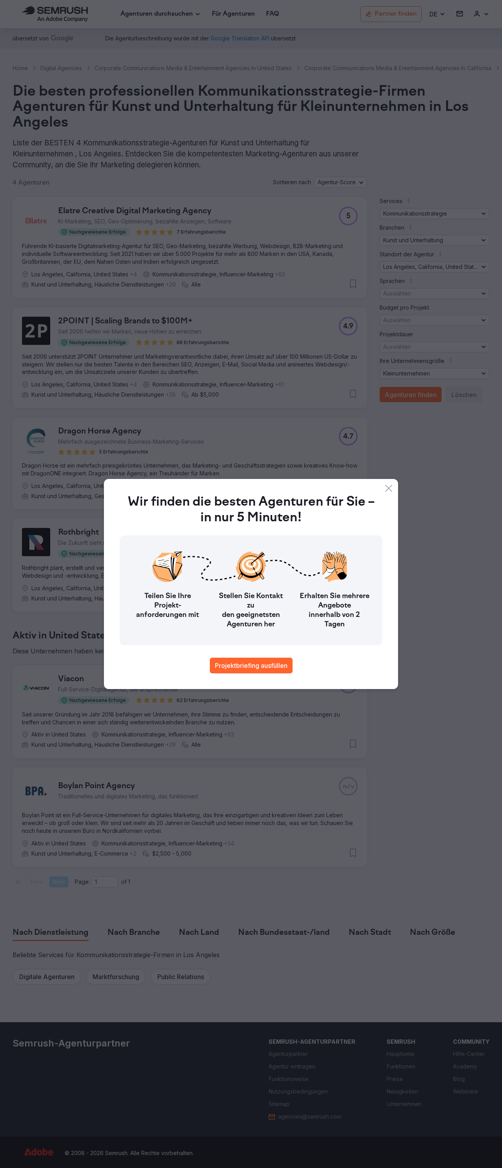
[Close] (388, 488)
